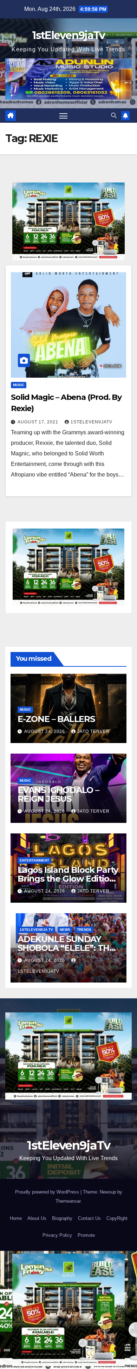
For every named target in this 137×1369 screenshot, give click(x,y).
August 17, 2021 (39, 422)
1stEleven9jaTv (68, 35)
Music (18, 385)
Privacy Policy (57, 1235)
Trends (84, 930)
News (65, 930)
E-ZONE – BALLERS (56, 719)
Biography (62, 1218)
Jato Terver (93, 731)
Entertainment (34, 860)
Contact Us (89, 1218)
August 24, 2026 (45, 731)
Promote (86, 1235)
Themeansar (68, 1201)
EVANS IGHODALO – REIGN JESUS (58, 794)
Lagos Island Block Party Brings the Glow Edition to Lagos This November (68, 879)
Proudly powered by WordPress (47, 1192)
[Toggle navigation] (63, 116)
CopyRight (117, 1218)
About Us (36, 1218)
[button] (114, 116)
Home (16, 1218)
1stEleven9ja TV (36, 930)
